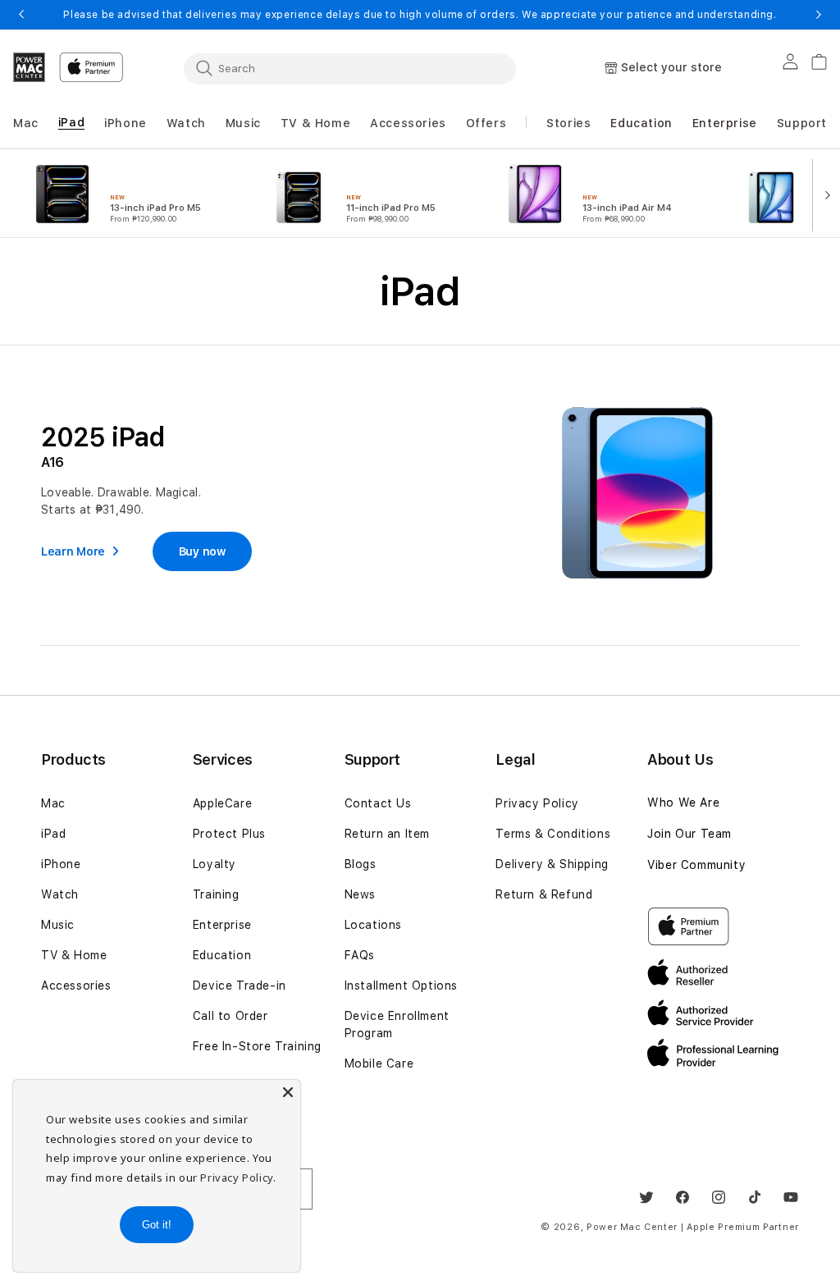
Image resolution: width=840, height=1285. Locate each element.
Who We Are (683, 802)
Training (216, 894)
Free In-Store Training (257, 1046)
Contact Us (378, 803)
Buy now (202, 551)
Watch (60, 894)
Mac (53, 803)
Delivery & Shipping (551, 864)
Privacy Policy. (238, 1177)
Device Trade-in (239, 985)
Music (58, 924)
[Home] (29, 67)
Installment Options (401, 985)
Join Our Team (689, 833)
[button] (26, 123)
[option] (133, 193)
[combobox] (350, 68)
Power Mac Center (632, 1227)
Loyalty (214, 864)
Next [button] (818, 15)
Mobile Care (379, 1063)
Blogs (361, 864)
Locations (373, 924)
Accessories (76, 985)
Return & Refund (543, 894)
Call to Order (230, 1015)
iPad (53, 833)
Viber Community (696, 864)
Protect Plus (229, 833)
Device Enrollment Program (397, 1024)
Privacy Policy (536, 803)
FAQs (360, 955)
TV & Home (74, 955)
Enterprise (222, 924)
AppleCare (222, 803)
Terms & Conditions (552, 833)
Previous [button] (21, 15)
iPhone (61, 864)
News (360, 894)
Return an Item (387, 833)
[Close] (288, 1092)
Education (222, 955)
